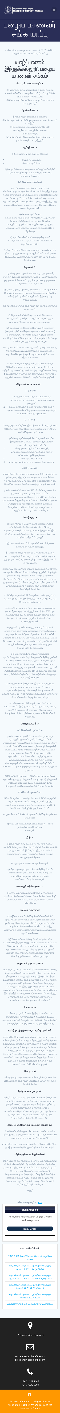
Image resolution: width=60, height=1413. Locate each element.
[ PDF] (40, 1202)
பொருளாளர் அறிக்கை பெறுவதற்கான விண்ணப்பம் (30, 1303)
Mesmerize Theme (30, 1408)
